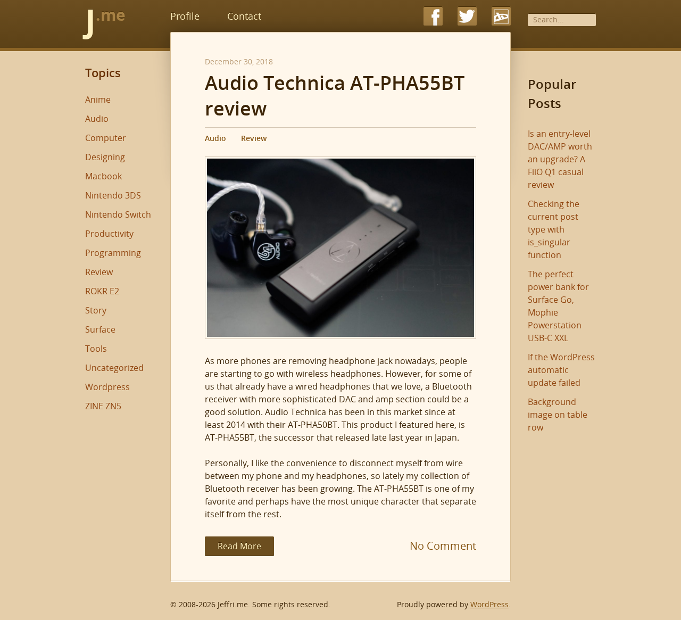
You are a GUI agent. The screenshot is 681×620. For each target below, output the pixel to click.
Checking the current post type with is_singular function (553, 229)
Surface (100, 329)
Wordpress (107, 387)
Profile (185, 16)
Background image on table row (557, 414)
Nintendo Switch (118, 214)
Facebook (433, 16)
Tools (96, 348)
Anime (98, 99)
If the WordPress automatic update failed (561, 369)
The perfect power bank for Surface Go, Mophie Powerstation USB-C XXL (558, 306)
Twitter (467, 16)
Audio (215, 138)
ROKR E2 (102, 291)
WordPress (489, 604)
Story (95, 310)
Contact (244, 16)
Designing (105, 157)
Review (254, 138)
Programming (113, 253)
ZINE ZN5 (103, 406)
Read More (239, 546)
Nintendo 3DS (113, 195)
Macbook (103, 176)
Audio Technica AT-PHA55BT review (334, 95)
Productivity (109, 233)
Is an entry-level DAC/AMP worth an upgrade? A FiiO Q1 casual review (560, 159)
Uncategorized (114, 368)
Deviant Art (501, 16)
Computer (105, 138)
